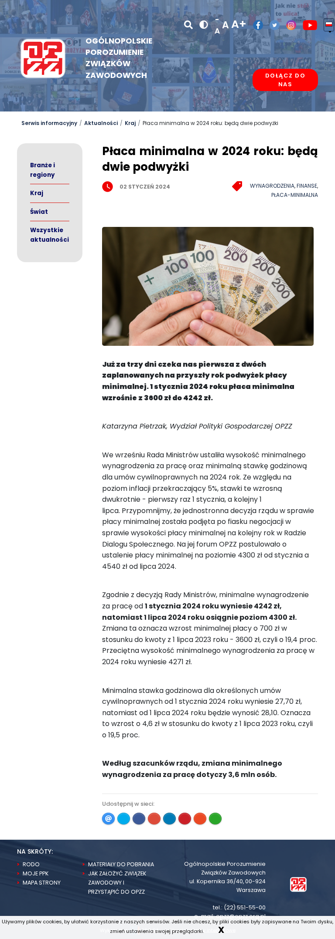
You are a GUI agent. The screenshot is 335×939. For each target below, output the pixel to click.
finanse (307, 185)
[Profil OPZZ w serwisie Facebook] (254, 25)
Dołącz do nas (285, 79)
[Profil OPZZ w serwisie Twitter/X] (271, 25)
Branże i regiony (42, 170)
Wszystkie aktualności (49, 235)
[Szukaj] (188, 25)
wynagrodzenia (272, 185)
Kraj (130, 123)
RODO (31, 864)
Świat (39, 212)
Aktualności (101, 123)
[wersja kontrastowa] (203, 25)
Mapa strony (42, 882)
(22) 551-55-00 (245, 907)
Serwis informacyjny (49, 123)
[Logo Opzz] (43, 57)
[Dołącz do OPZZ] (285, 107)
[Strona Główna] (298, 884)
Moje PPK (35, 873)
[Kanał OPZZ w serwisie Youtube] (307, 25)
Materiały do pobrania (121, 864)
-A (217, 25)
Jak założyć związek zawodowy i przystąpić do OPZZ (117, 882)
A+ (238, 24)
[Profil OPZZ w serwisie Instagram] (288, 25)
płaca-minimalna (294, 195)
